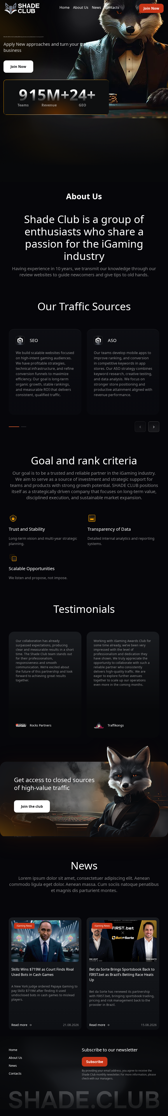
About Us (80, 7)
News (96, 7)
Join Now (151, 8)
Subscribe (94, 1061)
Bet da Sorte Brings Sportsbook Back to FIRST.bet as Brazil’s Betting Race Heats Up (122, 974)
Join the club (32, 806)
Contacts (112, 7)
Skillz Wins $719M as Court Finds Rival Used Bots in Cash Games (42, 972)
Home (65, 7)
